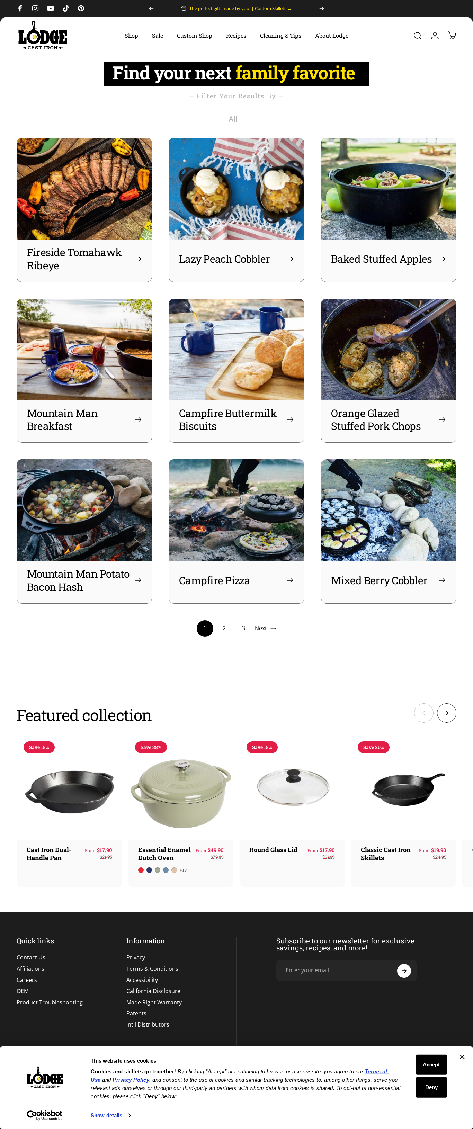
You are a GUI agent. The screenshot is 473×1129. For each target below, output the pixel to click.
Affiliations (30, 968)
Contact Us (31, 957)
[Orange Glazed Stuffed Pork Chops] (388, 349)
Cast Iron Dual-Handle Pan (49, 854)
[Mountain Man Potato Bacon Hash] (84, 510)
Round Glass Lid (273, 850)
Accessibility (142, 980)
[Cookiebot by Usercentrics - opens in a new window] (45, 1115)
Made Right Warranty (154, 1002)
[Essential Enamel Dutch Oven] (181, 787)
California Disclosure (153, 991)
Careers (27, 980)
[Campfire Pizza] (236, 510)
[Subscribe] (404, 971)
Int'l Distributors (147, 1024)
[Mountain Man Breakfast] (84, 349)
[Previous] (151, 8)
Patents (136, 1013)
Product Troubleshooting (50, 1002)
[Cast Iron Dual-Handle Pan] (69, 787)
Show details (106, 1115)
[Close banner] (462, 1057)
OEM (23, 991)
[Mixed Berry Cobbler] (388, 510)
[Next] (321, 8)
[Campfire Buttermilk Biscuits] (236, 349)
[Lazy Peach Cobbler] (236, 189)
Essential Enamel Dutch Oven (164, 854)
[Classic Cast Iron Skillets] (403, 787)
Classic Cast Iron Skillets (386, 854)
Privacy (135, 957)
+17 (184, 870)
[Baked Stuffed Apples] (388, 189)
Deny (431, 1087)
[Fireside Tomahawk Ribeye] (84, 189)
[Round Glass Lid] (292, 787)
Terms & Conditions (152, 968)
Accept (431, 1064)
